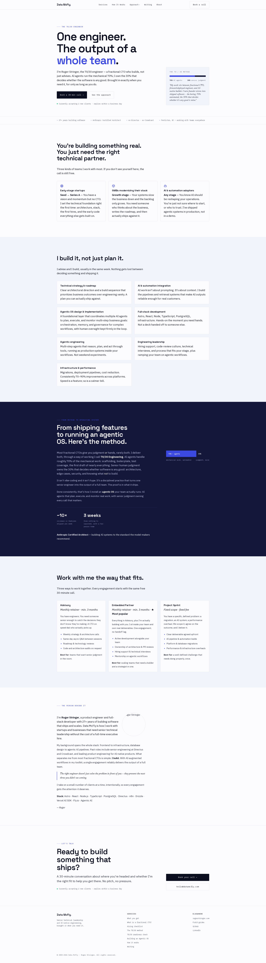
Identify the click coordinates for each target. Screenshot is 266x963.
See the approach (101, 95)
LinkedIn (196, 930)
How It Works (118, 4)
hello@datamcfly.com (188, 886)
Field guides (198, 922)
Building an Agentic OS (138, 938)
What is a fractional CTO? (139, 922)
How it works (133, 942)
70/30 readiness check (137, 934)
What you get (133, 918)
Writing (148, 4)
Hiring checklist (135, 926)
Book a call (199, 4)
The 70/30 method (135, 930)
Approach (135, 4)
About (159, 4)
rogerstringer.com (201, 918)
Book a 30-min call (72, 95)
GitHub (196, 926)
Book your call (187, 877)
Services (103, 4)
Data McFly (64, 4)
